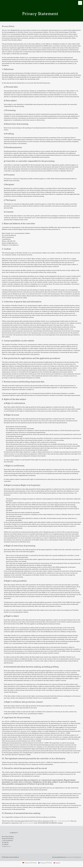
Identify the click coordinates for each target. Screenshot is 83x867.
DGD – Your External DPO (62, 821)
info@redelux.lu (6, 846)
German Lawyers (28, 823)
